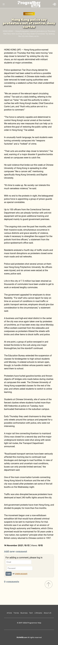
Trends (16, 613)
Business (29, 14)
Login (8, 574)
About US (47, 613)
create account (21, 574)
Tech (31, 613)
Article (9, 613)
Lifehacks (38, 613)
